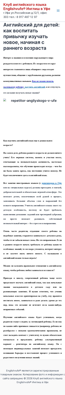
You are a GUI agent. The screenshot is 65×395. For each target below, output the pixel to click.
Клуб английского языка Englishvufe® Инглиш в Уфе (26, 6)
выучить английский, (35, 87)
